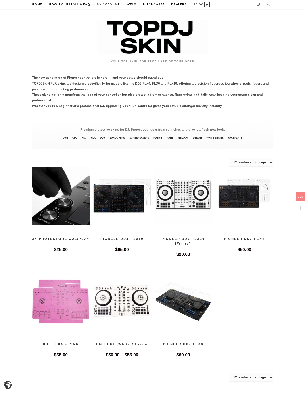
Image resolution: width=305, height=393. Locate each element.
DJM (65, 137)
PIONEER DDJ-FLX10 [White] (183, 241)
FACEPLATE (235, 137)
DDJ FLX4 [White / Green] (122, 344)
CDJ (74, 137)
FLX (93, 137)
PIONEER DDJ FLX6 (183, 344)
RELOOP (183, 137)
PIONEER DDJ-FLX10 (122, 238)
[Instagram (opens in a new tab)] (258, 4)
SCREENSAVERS (139, 137)
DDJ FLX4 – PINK (61, 344)
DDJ (102, 137)
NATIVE (157, 137)
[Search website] (268, 4)
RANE (170, 137)
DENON (197, 137)
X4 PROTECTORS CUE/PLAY (61, 238)
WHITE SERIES (215, 137)
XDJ (84, 137)
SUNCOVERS (117, 137)
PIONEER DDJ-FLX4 (244, 238)
